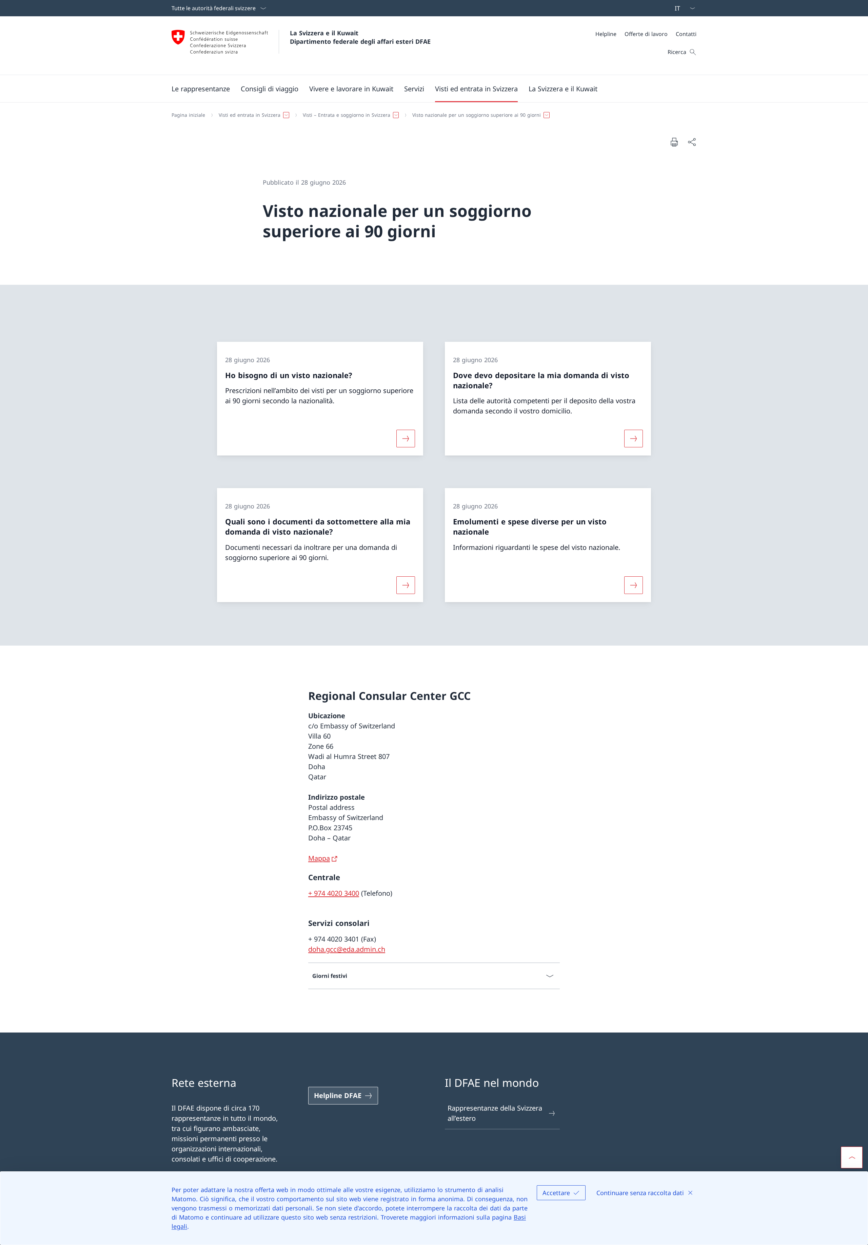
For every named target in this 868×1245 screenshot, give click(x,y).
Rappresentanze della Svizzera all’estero (495, 1113)
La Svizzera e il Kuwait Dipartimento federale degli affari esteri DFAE (360, 37)
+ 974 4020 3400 (333, 893)
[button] (200, 88)
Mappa (319, 858)
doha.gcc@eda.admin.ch (346, 949)
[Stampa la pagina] (674, 142)
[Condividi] (692, 142)
